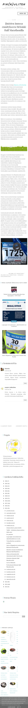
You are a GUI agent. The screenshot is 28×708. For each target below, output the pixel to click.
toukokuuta (9, 569)
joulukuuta (9, 511)
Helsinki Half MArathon (8, 275)
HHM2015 (20, 275)
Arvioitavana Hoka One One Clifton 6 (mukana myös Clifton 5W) (14, 673)
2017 (6, 503)
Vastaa (25, 383)
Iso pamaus (9, 534)
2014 (6, 582)
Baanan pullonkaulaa (20, 85)
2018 (6, 501)
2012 (6, 587)
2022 (6, 491)
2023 (6, 489)
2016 (6, 506)
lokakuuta (9, 516)
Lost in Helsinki (10, 563)
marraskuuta (10, 513)
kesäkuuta (9, 526)
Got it (19, 707)
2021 (6, 493)
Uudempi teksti (7, 426)
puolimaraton (5, 276)
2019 (6, 498)
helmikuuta (9, 577)
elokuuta (9, 521)
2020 (6, 496)
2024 (6, 486)
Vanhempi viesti (21, 426)
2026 (6, 481)
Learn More (11, 707)
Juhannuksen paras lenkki (13, 528)
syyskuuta (9, 518)
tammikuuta (10, 579)
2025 (6, 484)
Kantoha (7, 369)
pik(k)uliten (14, 4)
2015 (6, 508)
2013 (6, 584)
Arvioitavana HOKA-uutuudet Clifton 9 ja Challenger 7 (5, 673)
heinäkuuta (9, 523)
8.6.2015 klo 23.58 (8, 371)
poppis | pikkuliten (10, 387)
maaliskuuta (10, 574)
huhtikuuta (9, 572)
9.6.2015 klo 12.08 (8, 389)
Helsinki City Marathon (16, 273)
